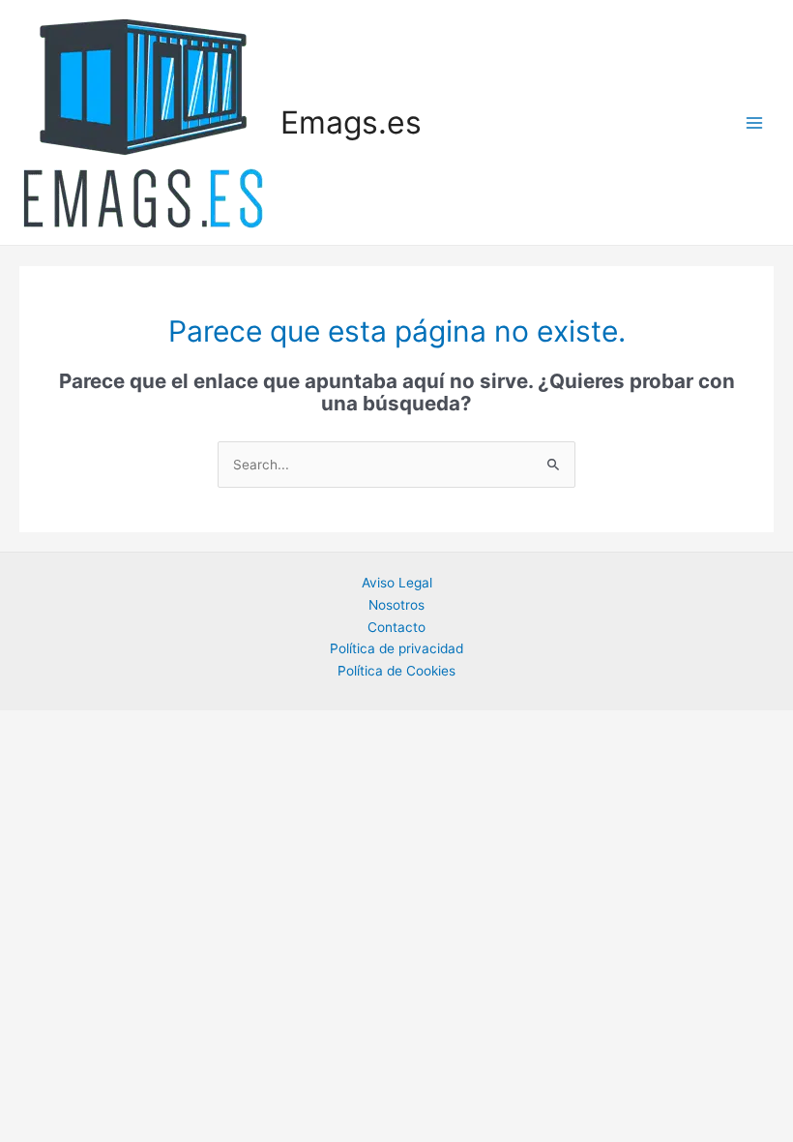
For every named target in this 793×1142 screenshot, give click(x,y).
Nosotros (396, 605)
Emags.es (351, 122)
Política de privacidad (396, 648)
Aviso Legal (397, 582)
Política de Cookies (396, 670)
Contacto (396, 627)
